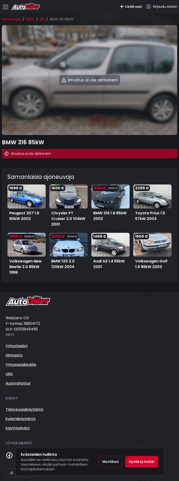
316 (42, 19)
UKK (9, 374)
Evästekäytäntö (21, 418)
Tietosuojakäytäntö (24, 409)
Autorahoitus (18, 383)
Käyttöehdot (18, 428)
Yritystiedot (17, 346)
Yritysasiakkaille (21, 364)
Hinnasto (14, 355)
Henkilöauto (11, 19)
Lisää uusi (133, 6)
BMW (30, 19)
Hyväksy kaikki (142, 461)
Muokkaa (110, 461)
